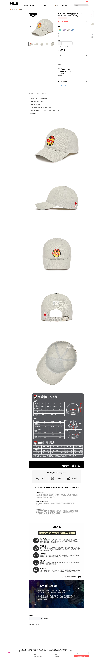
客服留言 (55, 654)
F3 (64, 35)
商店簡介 (35, 654)
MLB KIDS (60, 58)
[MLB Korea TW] (14, 3)
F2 (60, 35)
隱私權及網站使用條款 (38, 656)
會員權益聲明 (56, 656)
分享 (61, 85)
